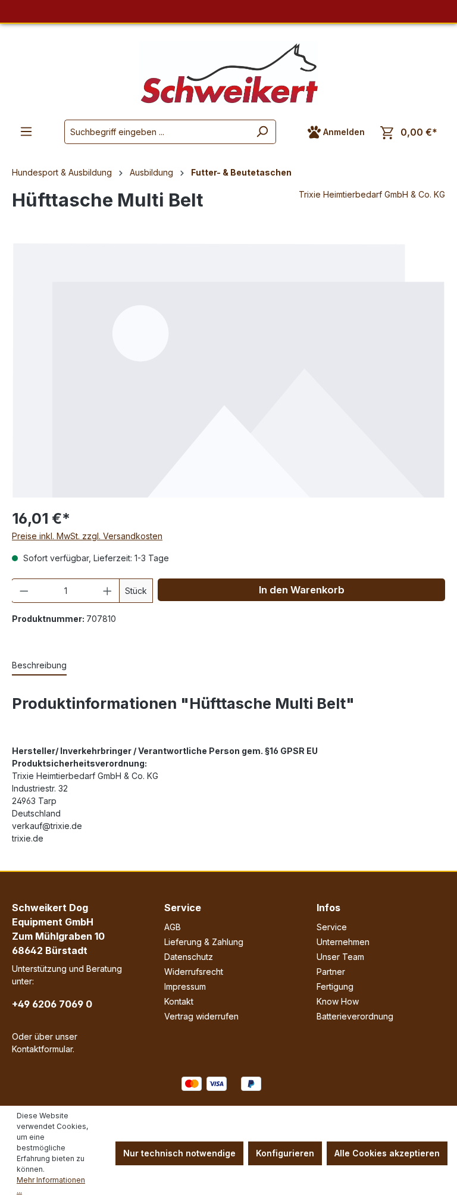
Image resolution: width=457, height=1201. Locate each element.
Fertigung (335, 986)
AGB (172, 927)
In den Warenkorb (302, 590)
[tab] (39, 665)
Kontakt (178, 1001)
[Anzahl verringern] (23, 590)
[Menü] (26, 131)
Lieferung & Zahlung (203, 942)
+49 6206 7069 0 (52, 1004)
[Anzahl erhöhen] (107, 590)
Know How (338, 1001)
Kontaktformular (42, 1049)
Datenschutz (188, 957)
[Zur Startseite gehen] (228, 73)
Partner (331, 972)
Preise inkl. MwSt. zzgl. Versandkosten (87, 536)
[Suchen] (262, 132)
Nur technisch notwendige (179, 1153)
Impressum (185, 986)
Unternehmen (343, 942)
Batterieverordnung (355, 1016)
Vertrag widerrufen (201, 1016)
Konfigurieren (285, 1153)
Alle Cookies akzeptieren (387, 1153)
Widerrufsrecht (193, 972)
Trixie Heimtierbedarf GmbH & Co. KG (372, 194)
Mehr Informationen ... (51, 1185)
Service (182, 908)
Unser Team (340, 957)
